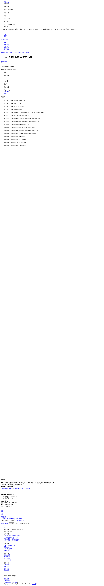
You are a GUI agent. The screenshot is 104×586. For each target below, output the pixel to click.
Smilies (20, 518)
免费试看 (6, 92)
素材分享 (6, 48)
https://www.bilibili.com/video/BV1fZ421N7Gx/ (15, 488)
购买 (5, 93)
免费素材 (6, 566)
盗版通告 (6, 570)
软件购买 (6, 46)
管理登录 (6, 568)
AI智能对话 (7, 556)
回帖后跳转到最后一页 (22, 523)
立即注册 (21, 520)
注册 (5, 35)
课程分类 (6, 44)
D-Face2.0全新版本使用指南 (21, 52)
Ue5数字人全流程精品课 (11, 537)
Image (6, 518)
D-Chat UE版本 (8, 548)
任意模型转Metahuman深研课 (12, 535)
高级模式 (3, 517)
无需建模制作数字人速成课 (12, 539)
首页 (5, 42)
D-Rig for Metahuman (9, 545)
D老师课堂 (4, 52)
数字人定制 (7, 555)
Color (3, 518)
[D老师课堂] (4, 39)
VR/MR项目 (7, 560)
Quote (13, 518)
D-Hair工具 (7, 550)
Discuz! (34, 584)
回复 (2, 511)
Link (10, 518)
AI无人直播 (7, 558)
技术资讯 (6, 49)
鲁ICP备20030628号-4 (11, 582)
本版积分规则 (4, 523)
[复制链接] (4, 61)
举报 (2, 514)
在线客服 (6, 579)
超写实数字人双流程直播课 (12, 540)
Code (16, 518)
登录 (4, 36)
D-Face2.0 (6, 547)
